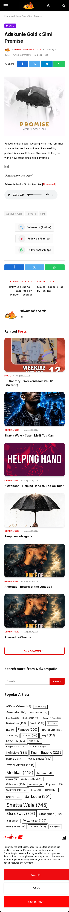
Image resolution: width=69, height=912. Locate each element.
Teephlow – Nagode (18, 536)
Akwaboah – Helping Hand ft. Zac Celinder (34, 486)
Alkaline (40, 707)
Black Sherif (30, 718)
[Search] (63, 6)
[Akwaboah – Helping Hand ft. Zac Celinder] (34, 459)
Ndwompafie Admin (28, 49)
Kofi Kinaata (39, 746)
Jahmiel (12, 735)
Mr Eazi (45, 773)
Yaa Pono (37, 826)
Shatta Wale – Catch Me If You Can (29, 435)
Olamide (12, 779)
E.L (52, 723)
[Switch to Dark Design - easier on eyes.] (48, 5)
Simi (42, 213)
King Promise (16, 746)
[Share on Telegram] (47, 64)
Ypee (55, 826)
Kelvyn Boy (15, 741)
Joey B (48, 735)
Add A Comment (34, 650)
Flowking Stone (51, 730)
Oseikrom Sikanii (31, 779)
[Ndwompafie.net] (29, 5)
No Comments (23, 54)
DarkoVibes (16, 723)
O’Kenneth (15, 784)
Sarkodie (38, 796)
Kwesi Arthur (20, 765)
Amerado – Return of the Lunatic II (28, 586)
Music (10, 25)
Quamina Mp (16, 789)
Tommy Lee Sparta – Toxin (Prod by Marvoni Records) (19, 290)
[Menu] (6, 6)
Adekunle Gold (14, 213)
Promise (31, 213)
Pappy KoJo (35, 784)
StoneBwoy (20, 813)
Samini (13, 797)
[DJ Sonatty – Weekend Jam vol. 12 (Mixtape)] (34, 355)
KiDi (35, 741)
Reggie (36, 790)
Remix (51, 790)
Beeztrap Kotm (38, 712)
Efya (10, 730)
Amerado (16, 712)
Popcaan (54, 784)
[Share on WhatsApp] (59, 64)
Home (7, 16)
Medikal (19, 772)
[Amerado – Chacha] (34, 611)
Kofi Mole (16, 752)
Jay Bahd (29, 735)
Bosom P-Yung (51, 718)
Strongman (50, 814)
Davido (37, 723)
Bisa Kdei (12, 718)
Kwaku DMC (15, 759)
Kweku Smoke (39, 758)
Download (49, 184)
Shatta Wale (27, 805)
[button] (63, 838)
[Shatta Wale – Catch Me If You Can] (34, 409)
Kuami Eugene (46, 752)
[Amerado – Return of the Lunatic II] (34, 560)
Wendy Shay (15, 826)
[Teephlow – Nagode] (34, 510)
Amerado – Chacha (17, 637)
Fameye (27, 729)
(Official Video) (18, 706)
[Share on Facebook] (22, 64)
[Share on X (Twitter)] (35, 64)
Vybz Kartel (34, 820)
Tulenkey (12, 821)
